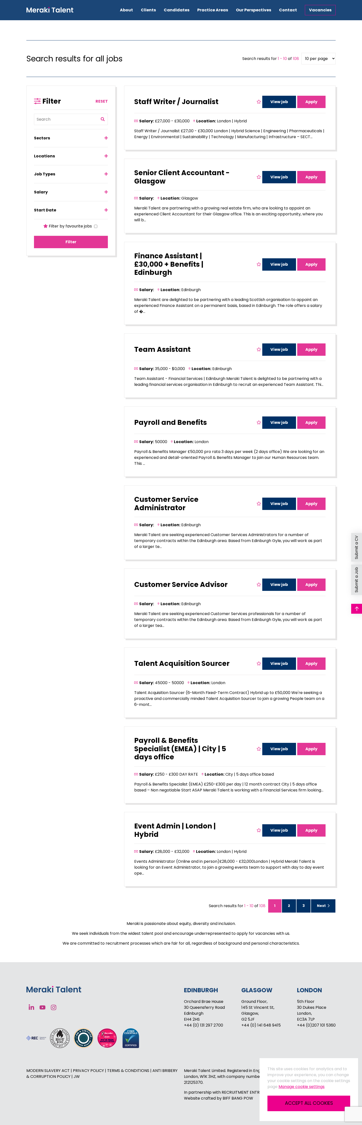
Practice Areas (212, 10)
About (126, 10)
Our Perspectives (253, 10)
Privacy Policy (89, 1070)
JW (77, 1076)
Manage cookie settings (302, 1086)
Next (322, 905)
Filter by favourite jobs (70, 226)
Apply (311, 102)
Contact (288, 10)
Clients (148, 10)
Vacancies (320, 10)
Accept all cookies (309, 1103)
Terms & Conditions (128, 1070)
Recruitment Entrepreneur (250, 1092)
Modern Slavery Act (48, 1070)
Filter (71, 242)
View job (279, 102)
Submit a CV (356, 547)
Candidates (176, 10)
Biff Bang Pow (238, 1098)
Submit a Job (356, 580)
